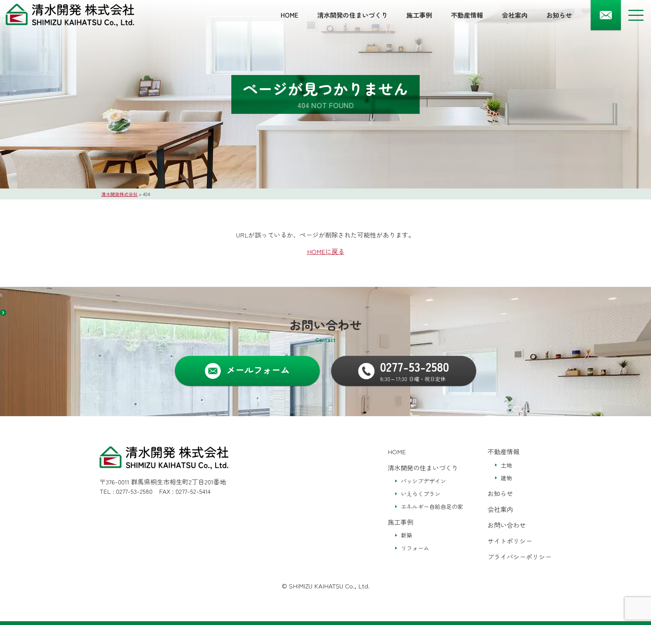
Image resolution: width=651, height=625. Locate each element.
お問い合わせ (506, 525)
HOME (289, 15)
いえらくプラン (420, 494)
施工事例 (419, 15)
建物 (506, 478)
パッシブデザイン (423, 481)
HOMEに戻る (325, 251)
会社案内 (514, 15)
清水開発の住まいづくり (352, 15)
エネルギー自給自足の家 (432, 506)
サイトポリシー (509, 540)
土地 (506, 465)
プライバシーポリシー (519, 556)
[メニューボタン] (636, 15)
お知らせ (559, 15)
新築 (406, 535)
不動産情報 (467, 15)
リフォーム (415, 548)
